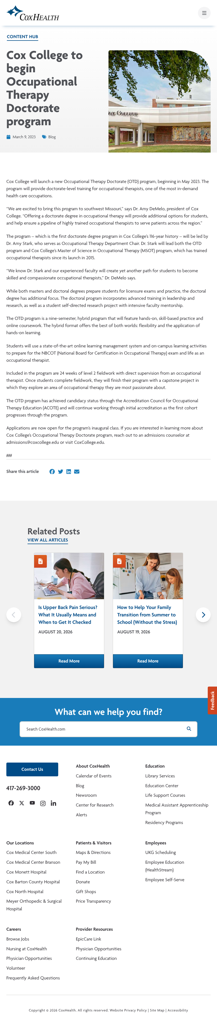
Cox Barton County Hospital (33, 882)
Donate (83, 882)
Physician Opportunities (29, 958)
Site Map (157, 1010)
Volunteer (15, 968)
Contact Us (32, 769)
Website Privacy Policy (128, 1010)
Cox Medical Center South (31, 852)
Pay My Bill (86, 862)
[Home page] (32, 12)
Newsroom (86, 795)
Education (155, 766)
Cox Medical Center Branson (33, 862)
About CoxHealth (93, 766)
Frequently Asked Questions (33, 978)
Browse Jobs (17, 939)
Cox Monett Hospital (26, 872)
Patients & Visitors (94, 843)
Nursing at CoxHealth (26, 949)
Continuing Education (96, 958)
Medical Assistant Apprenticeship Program (176, 809)
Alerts (81, 815)
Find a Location (90, 872)
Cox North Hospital (24, 891)
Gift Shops (86, 891)
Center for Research (95, 805)
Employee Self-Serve (164, 880)
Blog (80, 786)
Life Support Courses (165, 795)
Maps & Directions (93, 852)
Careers (13, 929)
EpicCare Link (88, 939)
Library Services (160, 776)
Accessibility (178, 1010)
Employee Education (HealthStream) (164, 866)
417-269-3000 (23, 788)
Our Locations (20, 843)
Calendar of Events (94, 776)
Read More (81, 662)
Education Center (161, 786)
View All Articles (48, 540)
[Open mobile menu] (204, 13)
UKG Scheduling (160, 852)
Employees (155, 843)
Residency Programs (164, 822)
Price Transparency (93, 901)
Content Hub (22, 36)
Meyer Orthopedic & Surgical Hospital (34, 905)
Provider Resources (94, 929)
